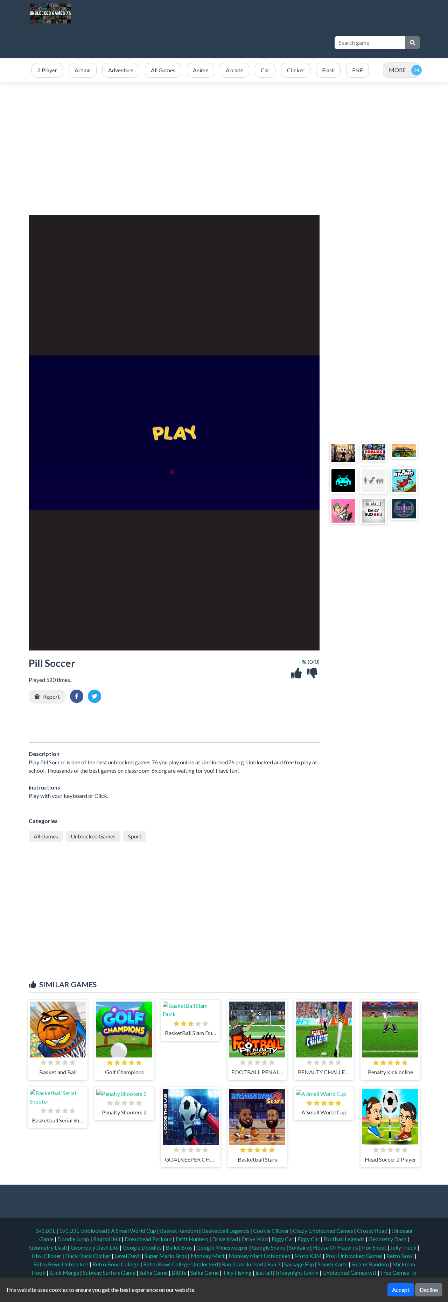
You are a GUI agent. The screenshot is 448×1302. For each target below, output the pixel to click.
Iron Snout (374, 1247)
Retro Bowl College (116, 1264)
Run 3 (274, 1264)
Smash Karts (333, 1264)
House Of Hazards (336, 1247)
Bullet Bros (180, 1247)
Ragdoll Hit (107, 1239)
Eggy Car (283, 1239)
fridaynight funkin (298, 1272)
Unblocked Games (93, 836)
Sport (134, 836)
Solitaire (299, 1247)
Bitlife (180, 1272)
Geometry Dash (388, 1239)
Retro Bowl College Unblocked (181, 1264)
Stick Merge (64, 1272)
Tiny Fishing (238, 1272)
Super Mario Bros (166, 1255)
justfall (264, 1272)
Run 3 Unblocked (243, 1264)
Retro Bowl (400, 1255)
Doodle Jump (73, 1239)
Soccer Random (370, 1264)
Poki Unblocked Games (355, 1255)
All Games (46, 836)
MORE (397, 69)
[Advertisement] (200, 42)
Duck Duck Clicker (88, 1255)
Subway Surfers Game (109, 1272)
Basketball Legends (226, 1230)
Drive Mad (225, 1239)
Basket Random (179, 1230)
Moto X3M (308, 1255)
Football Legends (344, 1239)
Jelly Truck (404, 1247)
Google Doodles (142, 1247)
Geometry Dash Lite (95, 1247)
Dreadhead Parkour (149, 1239)
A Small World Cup (134, 1230)
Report (51, 696)
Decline (429, 1289)
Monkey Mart (208, 1255)
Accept (401, 1289)
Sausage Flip (299, 1264)
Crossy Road (372, 1230)
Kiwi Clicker (47, 1255)
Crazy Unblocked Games (323, 1230)
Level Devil (128, 1255)
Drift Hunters (192, 1239)
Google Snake (269, 1247)
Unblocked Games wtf (350, 1272)
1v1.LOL (45, 1230)
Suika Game (154, 1272)
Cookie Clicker (271, 1230)
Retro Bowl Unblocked (61, 1264)
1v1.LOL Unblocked (83, 1230)
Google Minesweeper (222, 1247)
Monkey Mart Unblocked (260, 1255)
